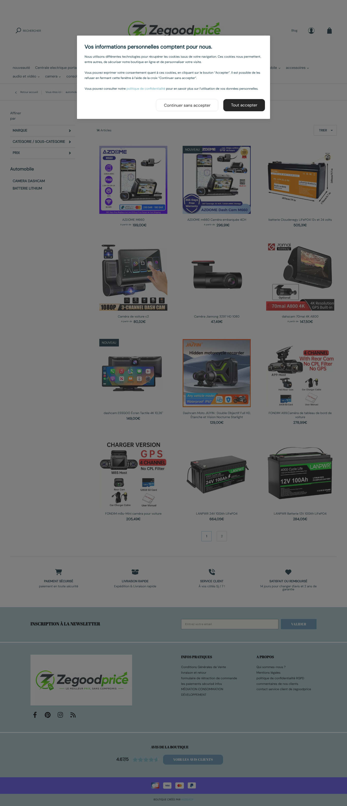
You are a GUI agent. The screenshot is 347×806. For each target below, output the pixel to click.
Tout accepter (244, 105)
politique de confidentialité (146, 89)
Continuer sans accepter (187, 105)
